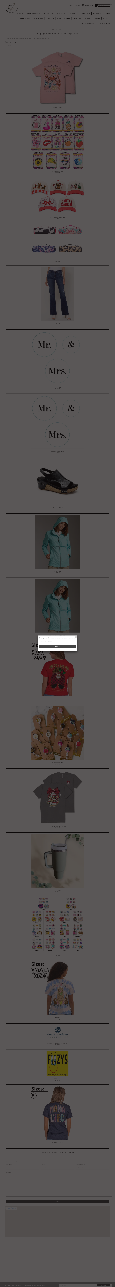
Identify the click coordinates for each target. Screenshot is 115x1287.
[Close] (75, 637)
